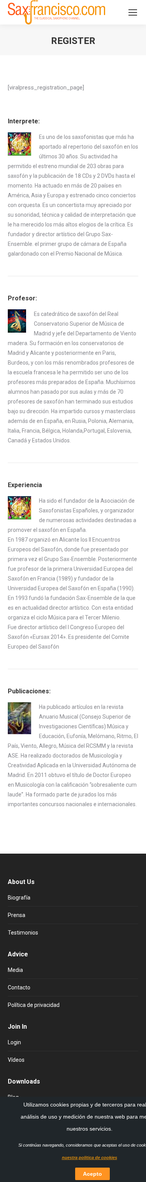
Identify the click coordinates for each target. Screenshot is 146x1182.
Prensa (16, 915)
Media (15, 970)
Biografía (19, 897)
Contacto (19, 987)
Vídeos (16, 1060)
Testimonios (23, 932)
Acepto (92, 1174)
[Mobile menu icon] (132, 12)
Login (14, 1042)
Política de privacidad (34, 1005)
